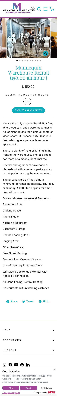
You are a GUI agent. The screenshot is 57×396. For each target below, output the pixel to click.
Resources (12, 340)
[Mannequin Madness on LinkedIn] (28, 364)
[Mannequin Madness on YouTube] (16, 364)
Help (7, 330)
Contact (10, 350)
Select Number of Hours (27, 94)
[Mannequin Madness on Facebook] (10, 364)
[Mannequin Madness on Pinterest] (22, 364)
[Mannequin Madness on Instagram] (4, 364)
